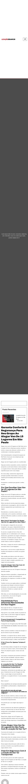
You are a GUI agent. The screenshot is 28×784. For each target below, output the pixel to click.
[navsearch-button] (14, 403)
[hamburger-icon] (25, 39)
